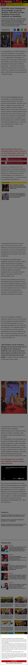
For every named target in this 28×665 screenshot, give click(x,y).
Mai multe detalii (6, 642)
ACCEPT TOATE (14, 661)
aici (16, 647)
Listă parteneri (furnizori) (4, 658)
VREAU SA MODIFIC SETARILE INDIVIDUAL (14, 663)
